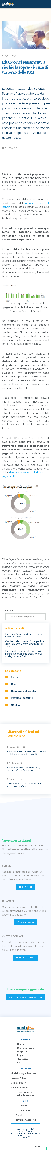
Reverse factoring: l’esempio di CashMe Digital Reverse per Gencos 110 (26, 752)
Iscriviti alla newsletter (25, 997)
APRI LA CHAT (26, 958)
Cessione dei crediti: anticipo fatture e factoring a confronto (25, 785)
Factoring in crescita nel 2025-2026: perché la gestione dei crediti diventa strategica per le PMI (23, 654)
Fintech (15, 677)
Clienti (14, 684)
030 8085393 (26, 922)
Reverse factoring (21, 698)
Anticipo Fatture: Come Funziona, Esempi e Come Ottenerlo (23, 768)
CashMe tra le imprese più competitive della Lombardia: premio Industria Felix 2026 (24, 644)
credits (26, 1138)
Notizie (15, 704)
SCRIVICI (26, 887)
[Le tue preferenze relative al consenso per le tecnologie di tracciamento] (46, 1148)
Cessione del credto (23, 691)
